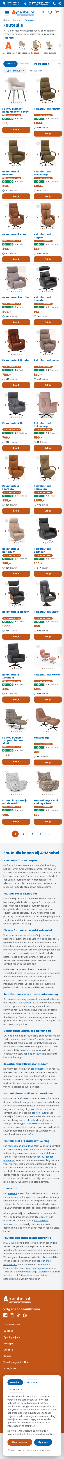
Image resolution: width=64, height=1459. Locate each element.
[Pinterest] (25, 1315)
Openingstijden (11, 1337)
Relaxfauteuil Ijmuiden (42, 299)
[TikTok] (18, 1315)
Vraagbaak (9, 1368)
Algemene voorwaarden (39, 1450)
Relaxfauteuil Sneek (46, 611)
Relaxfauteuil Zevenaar (11, 676)
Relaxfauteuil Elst (13, 423)
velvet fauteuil (30, 1120)
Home (6, 20)
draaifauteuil (37, 1068)
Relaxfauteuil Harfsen (16, 297)
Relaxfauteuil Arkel (14, 234)
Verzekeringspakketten (16, 1362)
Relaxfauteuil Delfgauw (11, 550)
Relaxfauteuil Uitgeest (42, 236)
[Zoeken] (42, 12)
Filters (10, 63)
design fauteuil (36, 1053)
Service (7, 1356)
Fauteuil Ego (41, 737)
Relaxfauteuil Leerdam (11, 487)
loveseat (12, 1193)
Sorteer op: (46, 64)
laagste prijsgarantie (37, 1268)
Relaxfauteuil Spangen (42, 550)
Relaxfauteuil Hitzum (47, 108)
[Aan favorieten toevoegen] (6, 81)
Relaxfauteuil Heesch (15, 611)
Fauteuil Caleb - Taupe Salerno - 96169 (12, 740)
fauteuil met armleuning (20, 1146)
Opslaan (43, 1442)
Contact (8, 1331)
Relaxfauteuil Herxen (47, 674)
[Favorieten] (50, 12)
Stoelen (17, 20)
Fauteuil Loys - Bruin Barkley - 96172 (46, 802)
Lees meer (8, 37)
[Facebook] (5, 1315)
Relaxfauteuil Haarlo (15, 360)
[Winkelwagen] (57, 12)
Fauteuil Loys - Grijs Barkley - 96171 (14, 802)
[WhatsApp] (59, 3)
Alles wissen (36, 70)
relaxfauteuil (29, 1002)
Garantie (8, 1349)
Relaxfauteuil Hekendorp (42, 425)
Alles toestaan (19, 1442)
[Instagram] (12, 1315)
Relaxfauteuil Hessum (11, 173)
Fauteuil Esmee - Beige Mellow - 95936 (15, 110)
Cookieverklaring (16, 1450)
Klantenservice (11, 1324)
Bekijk (16, 129)
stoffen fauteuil (40, 1112)
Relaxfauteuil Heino (46, 360)
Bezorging (8, 1343)
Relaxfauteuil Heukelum (42, 487)
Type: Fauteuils (14, 70)
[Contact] (54, 3)
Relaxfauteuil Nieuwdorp (42, 173)
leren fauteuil (28, 1105)
